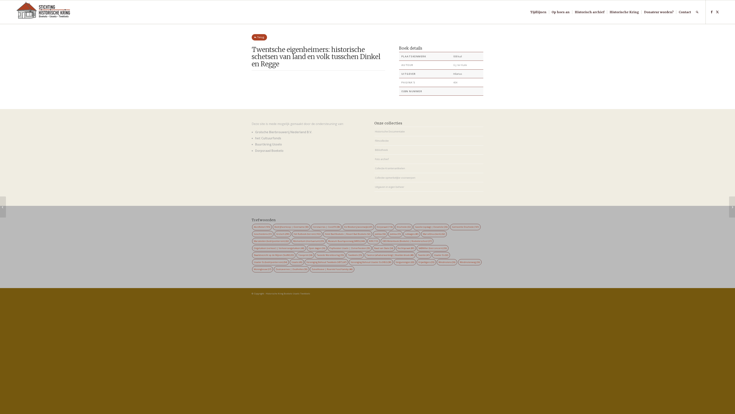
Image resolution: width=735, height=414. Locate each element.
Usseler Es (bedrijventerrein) (270, 262)
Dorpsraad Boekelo (269, 151)
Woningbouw (262, 269)
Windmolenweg (470, 262)
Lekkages (411, 233)
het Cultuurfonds (268, 138)
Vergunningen (405, 262)
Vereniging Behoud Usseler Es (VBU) (371, 262)
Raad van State (383, 248)
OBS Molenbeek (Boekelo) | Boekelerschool (407, 241)
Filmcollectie (382, 140)
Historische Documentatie (390, 131)
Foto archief (382, 159)
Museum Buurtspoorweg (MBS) (346, 241)
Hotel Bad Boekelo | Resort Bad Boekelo (347, 233)
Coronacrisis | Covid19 (326, 226)
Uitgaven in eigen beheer (389, 187)
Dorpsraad (385, 226)
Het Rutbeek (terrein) (307, 233)
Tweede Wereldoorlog (330, 255)
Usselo (297, 262)
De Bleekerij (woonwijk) (358, 226)
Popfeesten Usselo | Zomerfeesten (349, 248)
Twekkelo (355, 255)
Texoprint (305, 255)
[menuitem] (538, 12)
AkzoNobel (262, 226)
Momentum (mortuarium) (308, 241)
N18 (373, 241)
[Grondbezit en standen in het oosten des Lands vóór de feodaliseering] (3, 207)
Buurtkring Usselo (268, 144)
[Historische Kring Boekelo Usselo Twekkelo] (43, 12)
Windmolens (447, 262)
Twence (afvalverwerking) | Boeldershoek (390, 255)
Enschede (404, 226)
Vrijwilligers (426, 262)
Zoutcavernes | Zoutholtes (291, 269)
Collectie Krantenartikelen (390, 168)
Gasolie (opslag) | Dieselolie (431, 226)
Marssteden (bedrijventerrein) (271, 241)
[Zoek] (697, 12)
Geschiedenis (263, 233)
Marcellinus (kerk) (434, 233)
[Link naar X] (717, 12)
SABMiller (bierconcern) (432, 248)
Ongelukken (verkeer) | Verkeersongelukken (279, 248)
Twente (424, 255)
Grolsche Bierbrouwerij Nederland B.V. (283, 132)
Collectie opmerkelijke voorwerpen (395, 177)
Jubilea (380, 233)
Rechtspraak (406, 248)
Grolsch (282, 233)
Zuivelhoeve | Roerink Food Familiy (332, 269)
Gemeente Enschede (465, 226)
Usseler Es (441, 255)
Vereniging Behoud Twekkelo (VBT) (326, 262)
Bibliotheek (381, 150)
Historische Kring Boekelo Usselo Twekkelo (288, 293)
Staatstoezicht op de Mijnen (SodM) (274, 255)
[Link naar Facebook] (712, 12)
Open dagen (317, 248)
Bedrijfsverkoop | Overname (291, 226)
